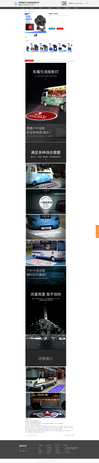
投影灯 (26, 419)
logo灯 (57, 426)
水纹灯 (35, 427)
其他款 (29, 11)
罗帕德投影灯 (45, 426)
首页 (26, 11)
